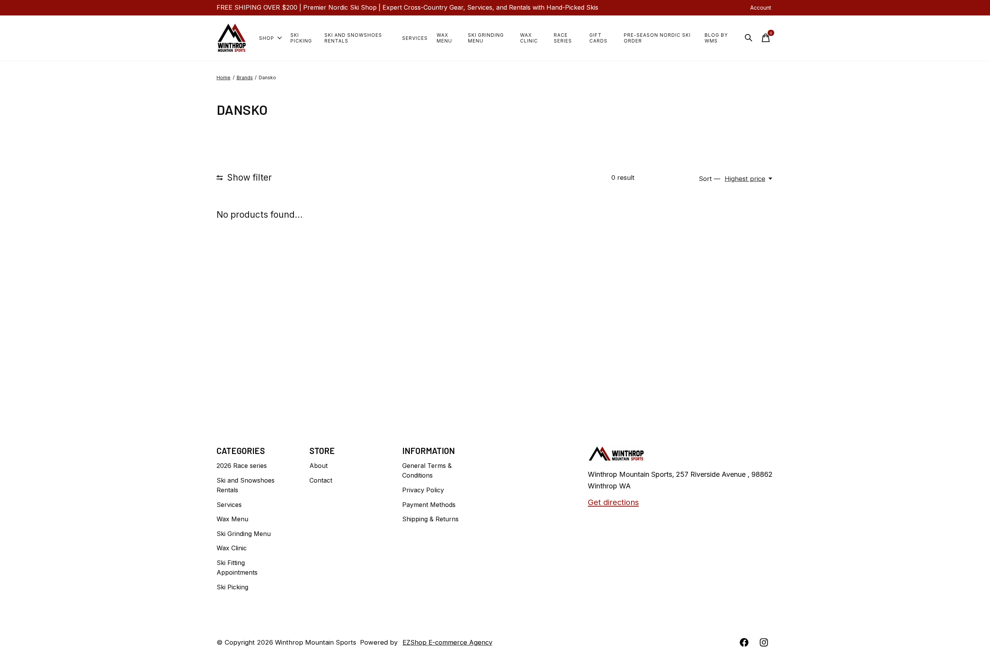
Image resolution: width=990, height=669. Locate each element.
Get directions (613, 502)
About (318, 465)
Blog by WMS (716, 38)
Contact (320, 480)
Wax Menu (444, 38)
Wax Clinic (529, 38)
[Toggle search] (748, 38)
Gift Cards (598, 38)
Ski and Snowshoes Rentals (353, 38)
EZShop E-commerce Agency (447, 642)
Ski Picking (301, 38)
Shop (266, 38)
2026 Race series (242, 465)
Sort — (709, 179)
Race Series (563, 38)
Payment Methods (429, 505)
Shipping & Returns (430, 519)
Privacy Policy (423, 490)
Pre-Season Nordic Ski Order (657, 38)
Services (415, 38)
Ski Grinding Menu (486, 38)
